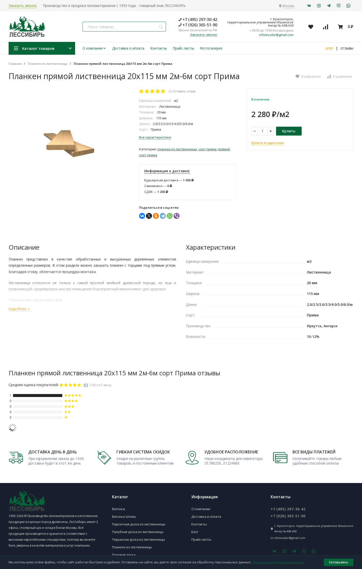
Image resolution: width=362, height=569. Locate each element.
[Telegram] (163, 216)
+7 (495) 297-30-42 (199, 19)
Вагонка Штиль (124, 516)
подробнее (18, 308)
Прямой (224, 149)
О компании (92, 48)
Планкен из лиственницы (47, 63)
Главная (15, 63)
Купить (289, 131)
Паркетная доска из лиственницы (138, 524)
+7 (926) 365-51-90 (199, 25)
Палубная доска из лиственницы (138, 532)
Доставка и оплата (206, 516)
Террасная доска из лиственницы (138, 539)
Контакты (158, 48)
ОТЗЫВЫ (346, 48)
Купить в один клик (267, 142)
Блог (194, 532)
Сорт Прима (207, 149)
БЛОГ (329, 48)
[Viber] (177, 216)
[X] (149, 216)
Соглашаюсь (338, 562)
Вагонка (118, 509)
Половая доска (123, 554)
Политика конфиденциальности (277, 562)
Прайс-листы (183, 48)
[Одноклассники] (156, 216)
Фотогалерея (211, 48)
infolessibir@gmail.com (276, 34)
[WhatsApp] (170, 216)
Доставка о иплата (128, 48)
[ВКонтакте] (142, 216)
